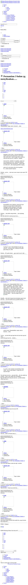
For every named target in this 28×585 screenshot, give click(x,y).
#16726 (12, 122)
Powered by (10, 564)
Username (16, 40)
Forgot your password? (6, 48)
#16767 (12, 484)
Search (2, 24)
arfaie (4, 441)
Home (5, 5)
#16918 (12, 515)
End (4, 91)
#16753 (12, 459)
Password (16, 42)
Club (7, 7)
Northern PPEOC (10, 19)
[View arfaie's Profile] (8, 451)
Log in (2, 46)
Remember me (5, 43)
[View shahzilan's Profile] (8, 397)
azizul (4, 104)
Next (4, 90)
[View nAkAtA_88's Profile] (8, 141)
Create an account (5, 51)
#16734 (12, 325)
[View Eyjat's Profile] (8, 506)
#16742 (12, 429)
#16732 (12, 242)
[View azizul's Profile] (8, 114)
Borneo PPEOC (10, 20)
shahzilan (5, 386)
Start (4, 82)
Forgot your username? (6, 50)
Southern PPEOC (10, 16)
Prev (4, 83)
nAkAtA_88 (6, 131)
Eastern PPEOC (10, 17)
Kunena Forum (16, 564)
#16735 (12, 364)
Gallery (5, 11)
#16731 (12, 199)
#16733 (12, 279)
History (8, 8)
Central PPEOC (10, 15)
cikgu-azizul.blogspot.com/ (7, 128)
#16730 (12, 149)
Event (4, 21)
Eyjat (4, 495)
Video (4, 12)
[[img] (2, 526)
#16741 (12, 405)
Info (4, 6)
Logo (7, 10)
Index (4, 35)
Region (5, 14)
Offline (5, 115)
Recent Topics (6, 36)
